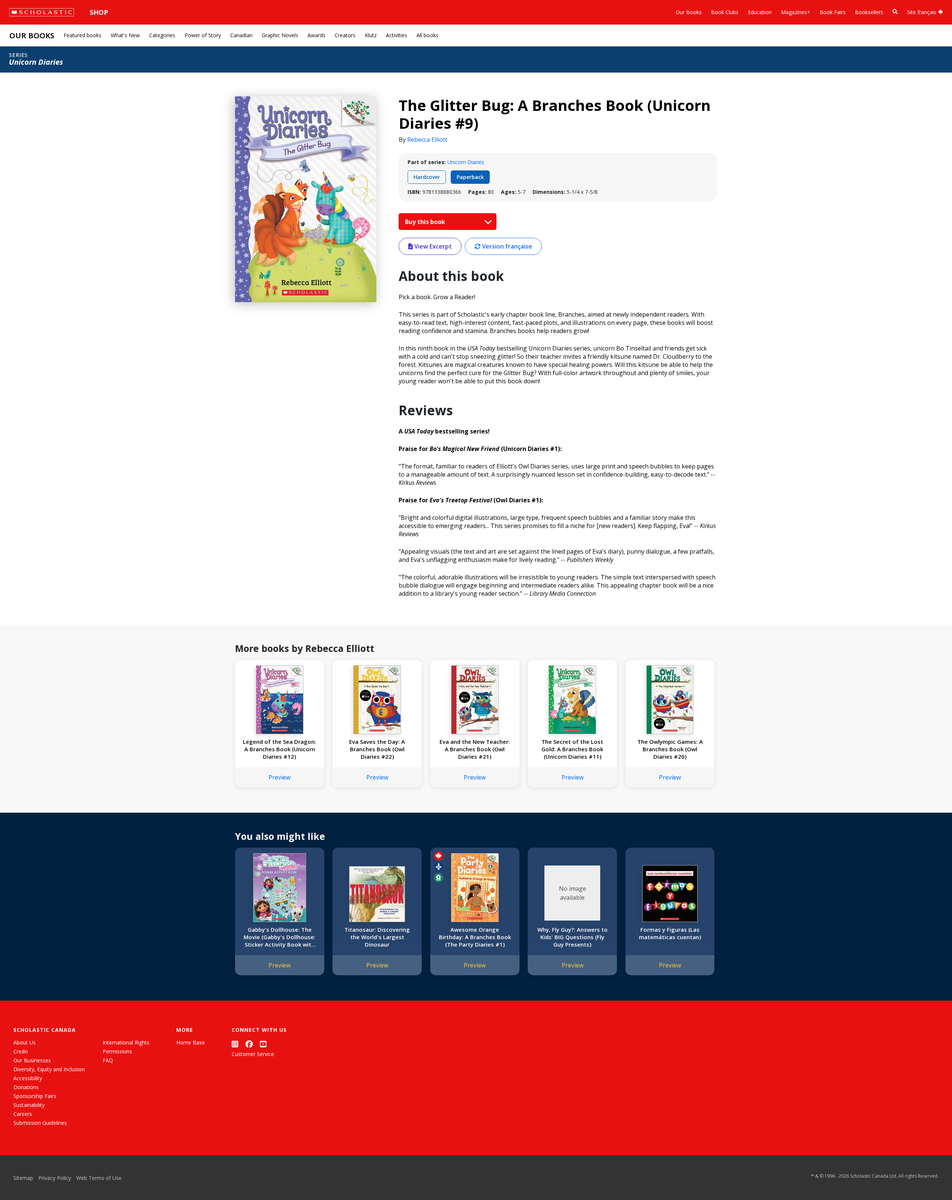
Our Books (689, 12)
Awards (316, 35)
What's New (125, 35)
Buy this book (426, 222)
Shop (99, 12)
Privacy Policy (54, 1177)
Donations (26, 1087)
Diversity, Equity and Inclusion (49, 1069)
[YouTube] (263, 1044)
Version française (506, 246)
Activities (396, 35)
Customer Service (253, 1053)
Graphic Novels (280, 35)
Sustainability (29, 1104)
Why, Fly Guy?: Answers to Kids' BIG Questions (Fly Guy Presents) (572, 937)
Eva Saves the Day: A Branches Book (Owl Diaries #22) (377, 749)
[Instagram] (235, 1044)
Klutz (371, 35)
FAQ (108, 1060)
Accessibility (27, 1078)
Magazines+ (795, 12)
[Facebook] (249, 1044)
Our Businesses (32, 1060)
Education (760, 12)
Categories (162, 35)
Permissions (117, 1051)
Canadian (241, 35)
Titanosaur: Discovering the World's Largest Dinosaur (377, 937)
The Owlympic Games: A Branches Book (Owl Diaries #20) (670, 749)
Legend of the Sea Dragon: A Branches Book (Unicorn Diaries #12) (279, 749)
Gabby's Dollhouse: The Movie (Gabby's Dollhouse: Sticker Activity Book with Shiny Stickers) (279, 937)
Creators (345, 35)
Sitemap (23, 1177)
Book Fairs (833, 12)
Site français (922, 12)
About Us (24, 1042)
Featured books (83, 35)
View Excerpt (432, 246)
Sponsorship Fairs (34, 1096)
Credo (20, 1051)
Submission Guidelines (40, 1122)
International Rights (126, 1042)
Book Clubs (725, 12)
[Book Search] (895, 12)
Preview (279, 777)
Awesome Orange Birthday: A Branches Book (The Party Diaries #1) (475, 937)
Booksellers (869, 12)
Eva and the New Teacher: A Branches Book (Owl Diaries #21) (475, 749)
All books (427, 35)
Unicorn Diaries (465, 162)
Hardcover (427, 176)
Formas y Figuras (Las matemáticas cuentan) (670, 933)
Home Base (190, 1042)
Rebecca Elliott (427, 139)
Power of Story (202, 35)
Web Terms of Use (99, 1177)
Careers (22, 1113)
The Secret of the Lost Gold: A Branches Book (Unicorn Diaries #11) (572, 749)
